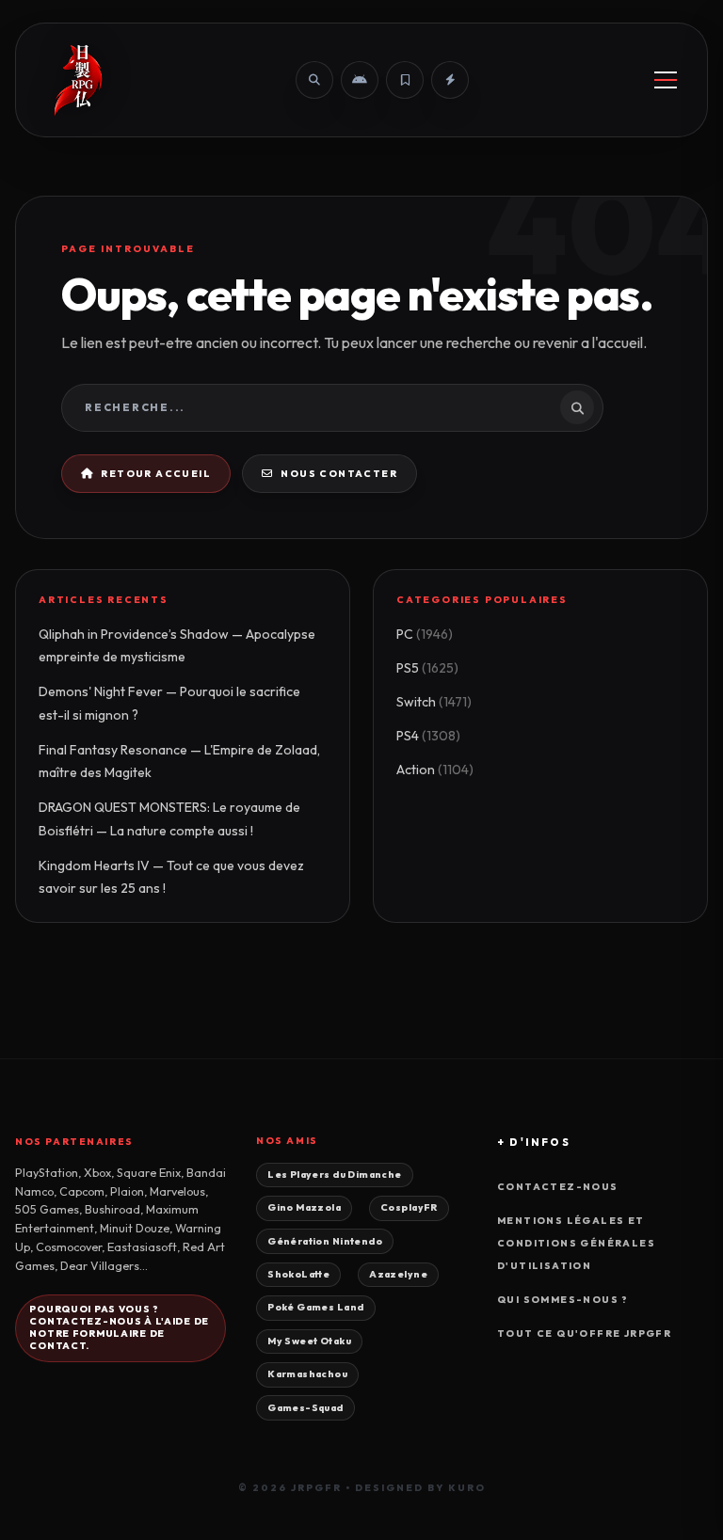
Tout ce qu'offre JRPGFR (584, 1333)
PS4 (428, 735)
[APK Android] (359, 80)
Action (435, 769)
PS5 (427, 667)
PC (424, 634)
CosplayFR (409, 1207)
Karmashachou (307, 1374)
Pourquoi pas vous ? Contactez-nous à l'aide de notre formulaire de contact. (119, 1327)
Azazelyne (398, 1274)
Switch (434, 701)
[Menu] (665, 80)
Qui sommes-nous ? (563, 1300)
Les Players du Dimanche (334, 1174)
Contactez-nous (558, 1187)
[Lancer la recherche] (577, 407)
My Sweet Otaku (309, 1341)
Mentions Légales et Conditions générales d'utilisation (576, 1243)
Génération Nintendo (324, 1241)
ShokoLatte (298, 1274)
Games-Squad (305, 1408)
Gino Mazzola (304, 1207)
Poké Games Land (315, 1307)
